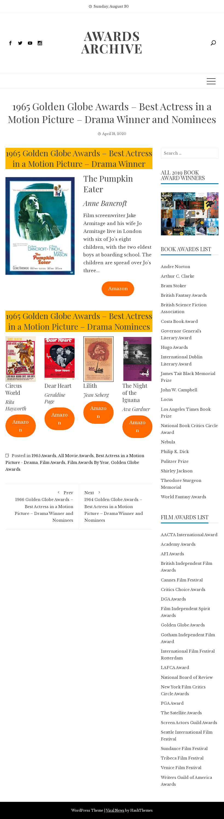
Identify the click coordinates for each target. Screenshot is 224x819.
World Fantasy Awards (183, 496)
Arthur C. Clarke (177, 276)
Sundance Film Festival (184, 748)
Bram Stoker (173, 285)
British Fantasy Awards (184, 295)
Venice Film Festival (181, 767)
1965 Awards (44, 455)
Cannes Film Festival (182, 580)
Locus (167, 399)
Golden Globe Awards (183, 625)
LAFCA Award (175, 667)
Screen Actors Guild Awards (189, 722)
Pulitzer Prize (174, 461)
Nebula (168, 442)
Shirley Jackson (177, 471)
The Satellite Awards (181, 712)
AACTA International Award (189, 534)
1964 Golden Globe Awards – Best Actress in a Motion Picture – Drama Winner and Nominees (113, 506)
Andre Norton (175, 266)
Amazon (118, 288)
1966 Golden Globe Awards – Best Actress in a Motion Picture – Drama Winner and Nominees (44, 506)
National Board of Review (187, 677)
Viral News (115, 810)
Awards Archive (112, 42)
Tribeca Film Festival (182, 758)
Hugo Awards (174, 347)
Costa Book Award (179, 321)
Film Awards (52, 462)
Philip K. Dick (175, 451)
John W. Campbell (179, 390)
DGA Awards (173, 599)
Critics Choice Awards (183, 589)
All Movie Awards (76, 455)
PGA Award (172, 703)
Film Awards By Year (88, 462)
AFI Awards (172, 553)
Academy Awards (178, 544)
